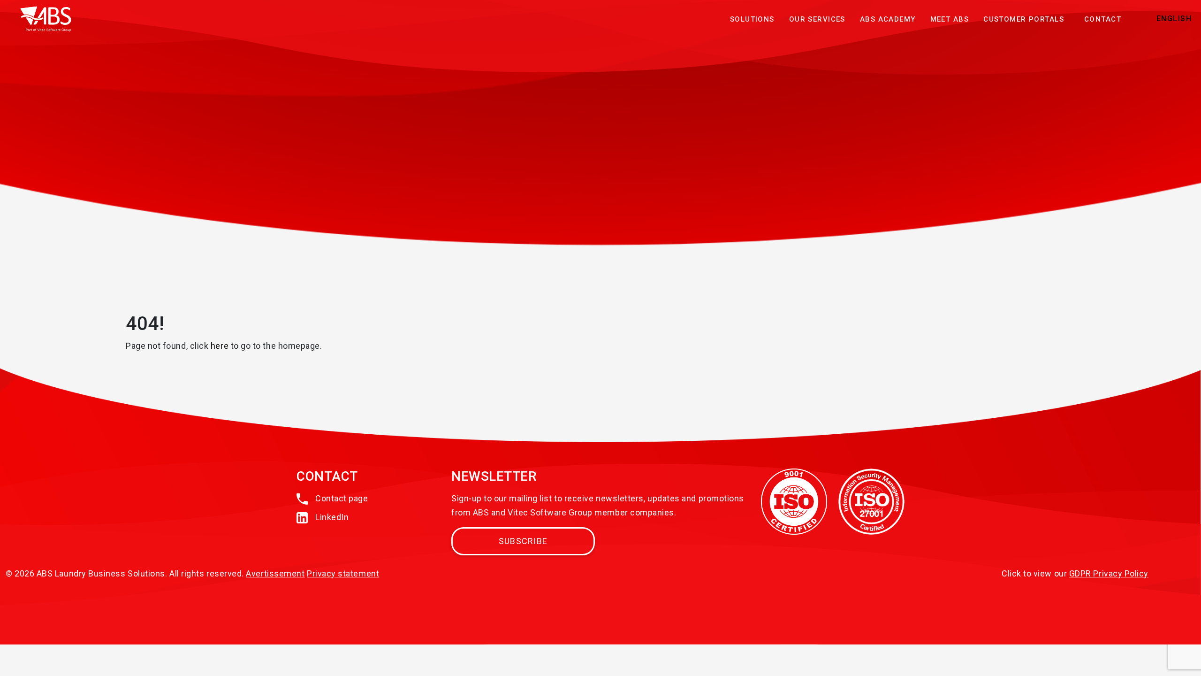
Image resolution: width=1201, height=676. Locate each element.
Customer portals (1023, 19)
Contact (1102, 19)
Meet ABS (949, 19)
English (1174, 18)
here (219, 346)
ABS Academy (888, 19)
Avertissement (275, 573)
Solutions (752, 19)
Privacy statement (343, 573)
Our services (817, 19)
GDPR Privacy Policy (1108, 573)
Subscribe (523, 541)
